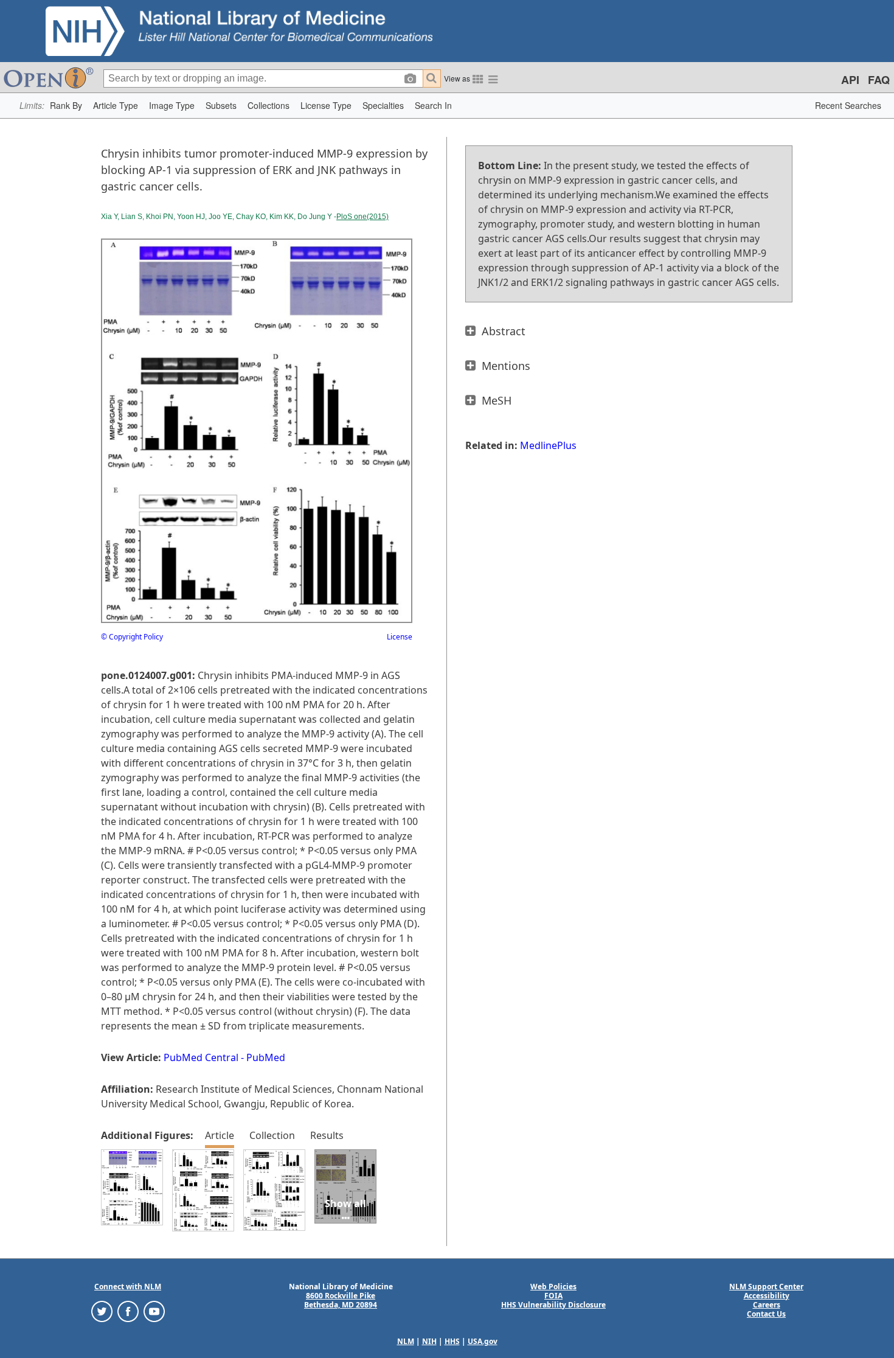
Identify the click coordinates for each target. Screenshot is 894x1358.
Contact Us (766, 1314)
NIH (429, 1341)
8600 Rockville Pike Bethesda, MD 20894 (340, 1300)
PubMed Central (201, 1057)
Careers (766, 1305)
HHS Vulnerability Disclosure (553, 1305)
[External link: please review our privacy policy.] (102, 1310)
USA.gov (482, 1341)
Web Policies (553, 1286)
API (850, 80)
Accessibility (766, 1295)
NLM (405, 1341)
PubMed (265, 1057)
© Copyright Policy (132, 637)
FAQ (879, 80)
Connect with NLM (127, 1286)
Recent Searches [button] (848, 105)
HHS (452, 1341)
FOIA (553, 1295)
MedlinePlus (548, 445)
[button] (66, 105)
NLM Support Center (766, 1286)
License (399, 637)
